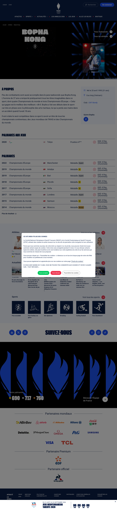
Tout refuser (56, 273)
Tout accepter (43, 273)
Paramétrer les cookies (71, 273)
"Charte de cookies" (77, 261)
